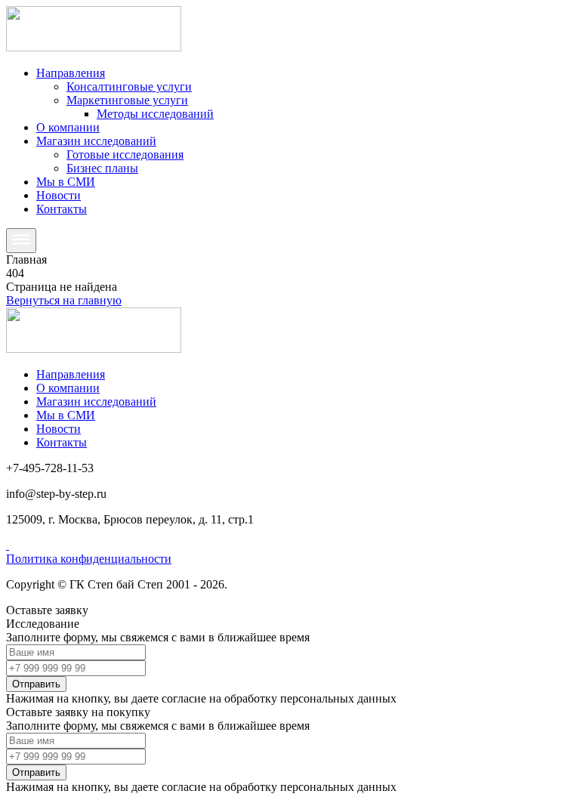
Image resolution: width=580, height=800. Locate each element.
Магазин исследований (96, 140)
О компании (68, 127)
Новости (58, 195)
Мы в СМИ (65, 181)
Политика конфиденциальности (88, 558)
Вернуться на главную (64, 300)
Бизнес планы (102, 168)
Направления (70, 72)
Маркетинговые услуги (127, 100)
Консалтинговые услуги (129, 86)
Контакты (61, 208)
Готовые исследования (125, 154)
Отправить (36, 684)
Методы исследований (155, 113)
